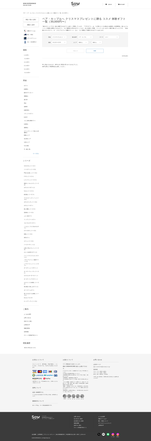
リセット (75, 50)
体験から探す (31, 25)
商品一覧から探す (31, 19)
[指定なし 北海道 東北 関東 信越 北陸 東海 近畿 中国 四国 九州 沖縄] (83, 42)
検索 (95, 50)
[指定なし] (97, 42)
